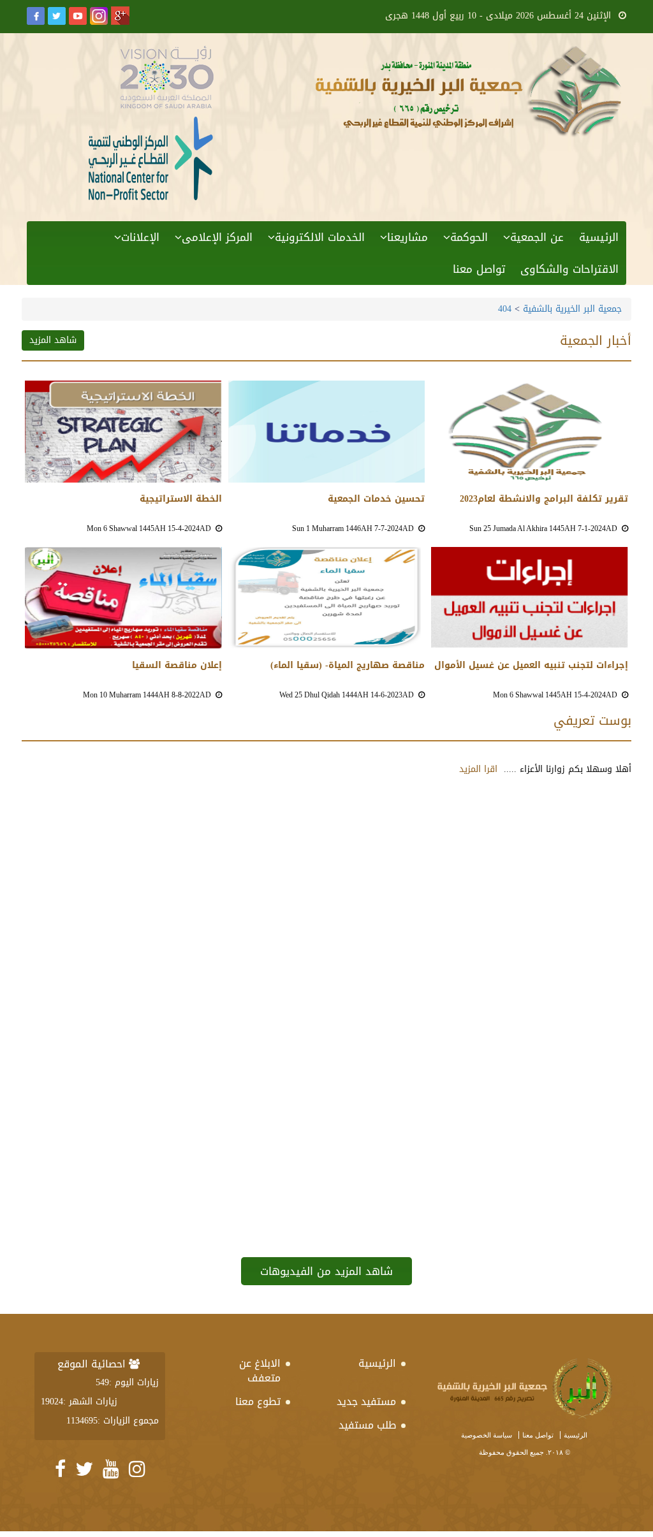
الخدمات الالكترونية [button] (320, 237)
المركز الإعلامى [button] (217, 237)
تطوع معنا (258, 1401)
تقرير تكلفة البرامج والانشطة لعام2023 (544, 499)
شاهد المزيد (53, 340)
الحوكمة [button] (469, 237)
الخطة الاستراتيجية (181, 499)
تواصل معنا (479, 269)
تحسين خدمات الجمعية (376, 499)
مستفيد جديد (366, 1401)
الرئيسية (599, 237)
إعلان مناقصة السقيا (177, 666)
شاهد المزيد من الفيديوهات (326, 1271)
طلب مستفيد (367, 1425)
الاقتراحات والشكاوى (569, 269)
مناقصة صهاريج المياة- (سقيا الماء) (347, 666)
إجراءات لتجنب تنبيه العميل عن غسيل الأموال (531, 666)
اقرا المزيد (478, 769)
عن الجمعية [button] (537, 237)
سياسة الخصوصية (486, 1435)
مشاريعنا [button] (407, 237)
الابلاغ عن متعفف (260, 1370)
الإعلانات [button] (140, 237)
